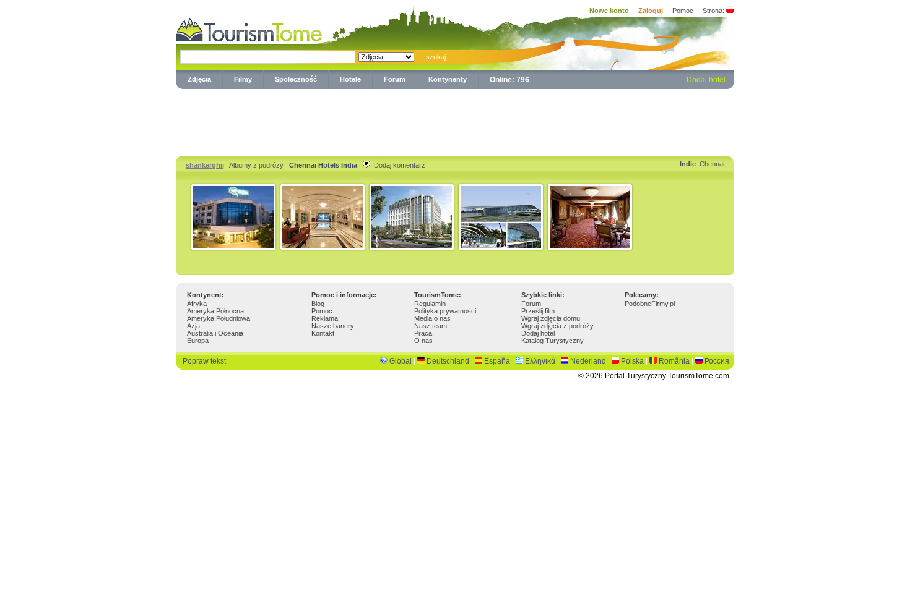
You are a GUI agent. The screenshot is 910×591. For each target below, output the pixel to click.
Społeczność (296, 79)
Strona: (713, 10)
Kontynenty (447, 79)
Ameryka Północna (215, 311)
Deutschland (448, 361)
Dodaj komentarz (357, 165)
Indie (688, 164)
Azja (193, 326)
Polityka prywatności (445, 311)
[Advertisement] (455, 120)
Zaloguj (650, 10)
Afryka (197, 303)
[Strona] (730, 10)
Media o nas (432, 318)
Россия (716, 361)
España (497, 361)
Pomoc (682, 10)
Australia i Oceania (215, 333)
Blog (317, 303)
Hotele (350, 79)
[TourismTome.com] (249, 28)
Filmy (243, 79)
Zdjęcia (199, 79)
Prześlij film (538, 311)
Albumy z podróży (256, 165)
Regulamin (430, 303)
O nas (423, 340)
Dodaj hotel (706, 79)
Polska (632, 361)
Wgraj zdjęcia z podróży (557, 326)
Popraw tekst (204, 361)
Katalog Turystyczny (552, 340)
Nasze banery (332, 326)
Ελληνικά (540, 361)
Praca (423, 333)
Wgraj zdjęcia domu (550, 318)
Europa (198, 340)
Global (400, 361)
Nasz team (430, 326)
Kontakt (322, 333)
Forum (394, 79)
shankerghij (205, 165)
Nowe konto (609, 10)
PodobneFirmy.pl (650, 303)
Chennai (712, 164)
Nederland (588, 361)
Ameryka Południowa (218, 318)
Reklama (324, 318)
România (674, 361)
